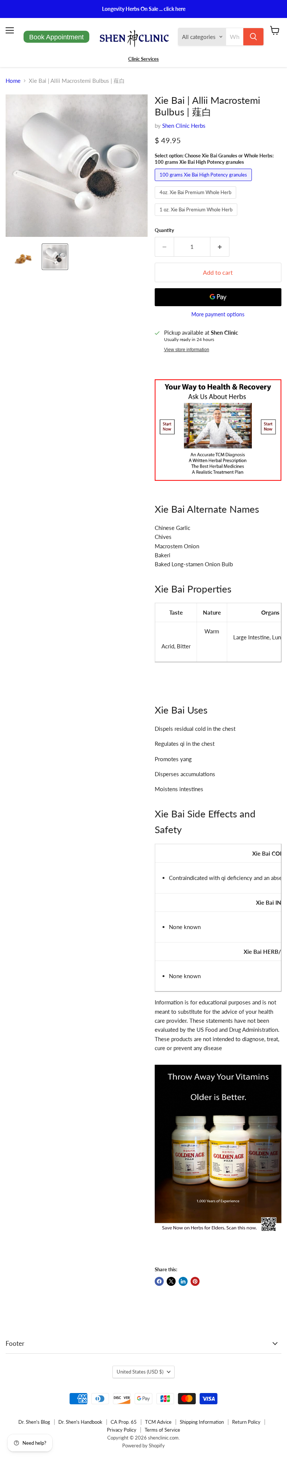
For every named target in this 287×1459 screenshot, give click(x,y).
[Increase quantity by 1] (219, 246)
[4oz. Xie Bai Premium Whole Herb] (196, 200)
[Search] (253, 36)
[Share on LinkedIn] (183, 1281)
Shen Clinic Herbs (184, 125)
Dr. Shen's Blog (34, 1422)
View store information (186, 349)
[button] (23, 256)
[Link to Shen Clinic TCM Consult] (218, 484)
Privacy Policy (121, 1430)
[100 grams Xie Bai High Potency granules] (204, 182)
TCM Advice (158, 1422)
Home (13, 81)
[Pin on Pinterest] (195, 1281)
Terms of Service (162, 1430)
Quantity (164, 230)
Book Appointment (56, 37)
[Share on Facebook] (159, 1281)
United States (140, 1372)
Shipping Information (202, 1422)
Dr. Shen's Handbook (80, 1422)
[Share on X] (171, 1281)
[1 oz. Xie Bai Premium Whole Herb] (197, 217)
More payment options (217, 314)
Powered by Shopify (143, 1446)
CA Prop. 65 (124, 1422)
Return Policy (246, 1422)
